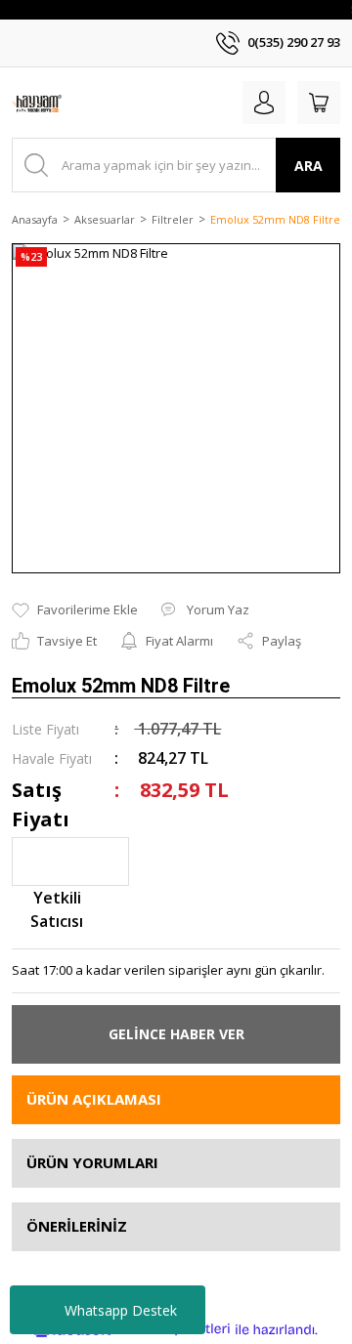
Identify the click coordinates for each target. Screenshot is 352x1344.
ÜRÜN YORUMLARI (92, 1162)
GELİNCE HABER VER (176, 1034)
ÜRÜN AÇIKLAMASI (93, 1099)
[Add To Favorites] (75, 610)
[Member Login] (264, 102)
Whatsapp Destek (121, 1310)
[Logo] (37, 102)
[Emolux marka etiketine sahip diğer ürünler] (70, 861)
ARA (308, 165)
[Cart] (318, 102)
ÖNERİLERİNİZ (76, 1226)
